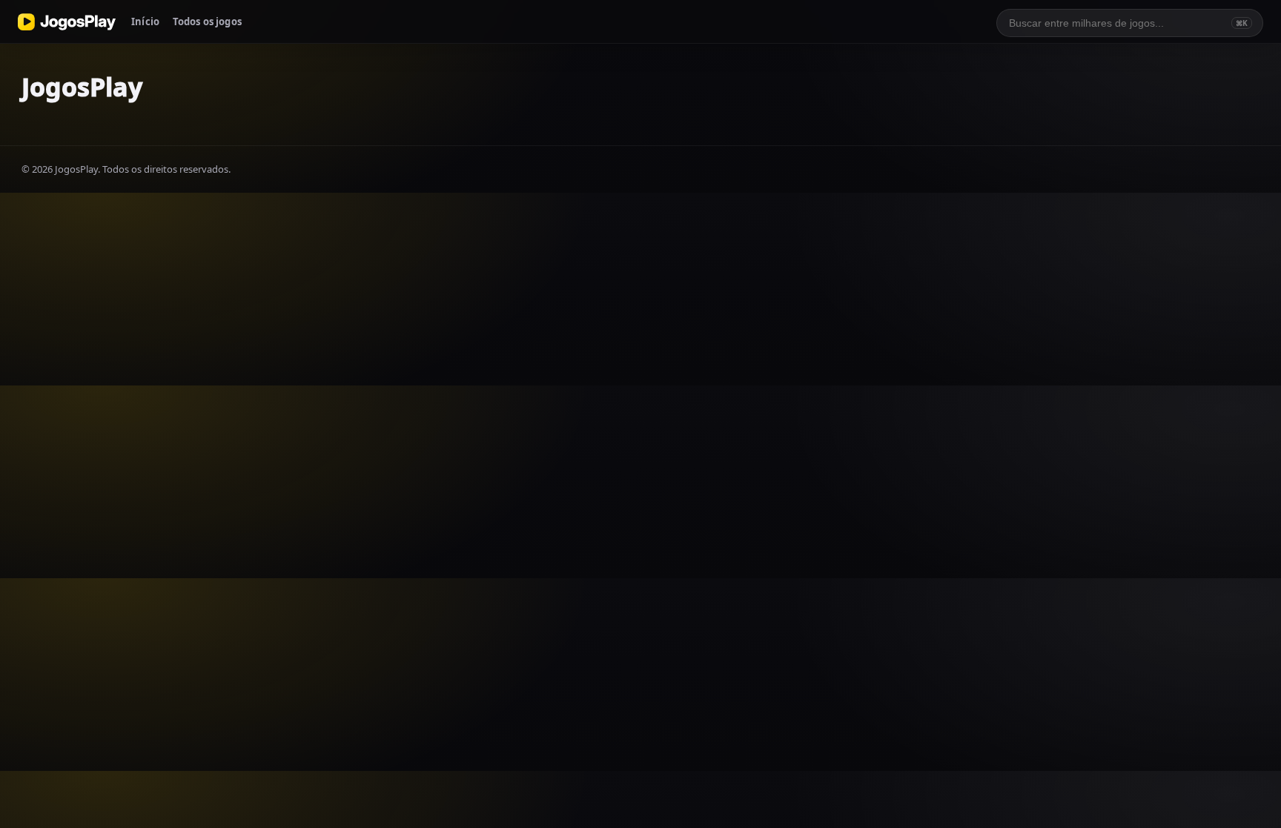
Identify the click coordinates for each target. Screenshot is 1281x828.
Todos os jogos (207, 21)
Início (145, 21)
